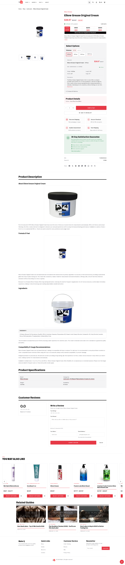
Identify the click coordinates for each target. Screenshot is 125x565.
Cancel (101, 442)
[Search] (93, 2)
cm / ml (79, 50)
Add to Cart (91, 108)
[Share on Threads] (75, 166)
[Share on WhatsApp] (88, 166)
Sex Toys (22, 524)
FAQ (64, 549)
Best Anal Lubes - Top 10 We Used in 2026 (30, 526)
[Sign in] (96, 2)
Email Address (82, 431)
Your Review (53, 416)
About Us (43, 549)
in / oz (74, 50)
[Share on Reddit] (85, 166)
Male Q (84, 524)
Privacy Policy (67, 552)
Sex (18, 524)
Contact (43, 552)
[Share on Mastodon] (82, 166)
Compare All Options (72, 91)
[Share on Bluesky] (79, 166)
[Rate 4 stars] (57, 413)
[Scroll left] (4, 481)
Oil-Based (73, 379)
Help (40, 2)
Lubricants (29, 9)
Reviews (53, 524)
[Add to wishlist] (21, 479)
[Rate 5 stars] (59, 413)
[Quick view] (21, 496)
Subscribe (106, 548)
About (47, 2)
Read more (69, 86)
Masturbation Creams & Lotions (85, 379)
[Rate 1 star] (51, 413)
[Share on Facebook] (69, 166)
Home (20, 9)
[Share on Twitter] (72, 166)
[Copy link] (95, 166)
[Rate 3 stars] (55, 413)
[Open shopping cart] (104, 2)
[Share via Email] (91, 166)
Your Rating (53, 410)
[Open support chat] (122, 562)
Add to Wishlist (86, 112)
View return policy (75, 151)
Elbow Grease (68, 12)
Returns (65, 546)
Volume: (69, 50)
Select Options (11, 496)
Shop (26, 2)
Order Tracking (67, 544)
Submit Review (73, 442)
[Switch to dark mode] (89, 2)
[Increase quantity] (73, 107)
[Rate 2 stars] (53, 413)
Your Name (53, 431)
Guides (34, 2)
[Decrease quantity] (65, 107)
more (66, 39)
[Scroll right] (120, 481)
